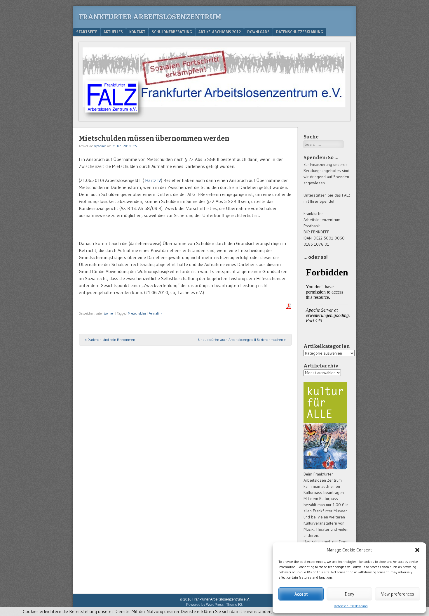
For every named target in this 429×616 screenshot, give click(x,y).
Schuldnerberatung (172, 32)
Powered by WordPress (205, 605)
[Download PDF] (288, 307)
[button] (417, 550)
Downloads (258, 32)
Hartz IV (153, 180)
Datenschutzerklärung (351, 606)
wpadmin (100, 146)
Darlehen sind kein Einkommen (110, 339)
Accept (301, 594)
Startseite (86, 32)
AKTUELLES (113, 32)
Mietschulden (137, 313)
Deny (349, 594)
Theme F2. (234, 605)
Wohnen (109, 313)
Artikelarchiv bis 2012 (219, 32)
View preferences (397, 594)
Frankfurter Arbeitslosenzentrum (150, 17)
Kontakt (137, 32)
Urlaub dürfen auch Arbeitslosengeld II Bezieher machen (242, 339)
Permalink (155, 313)
